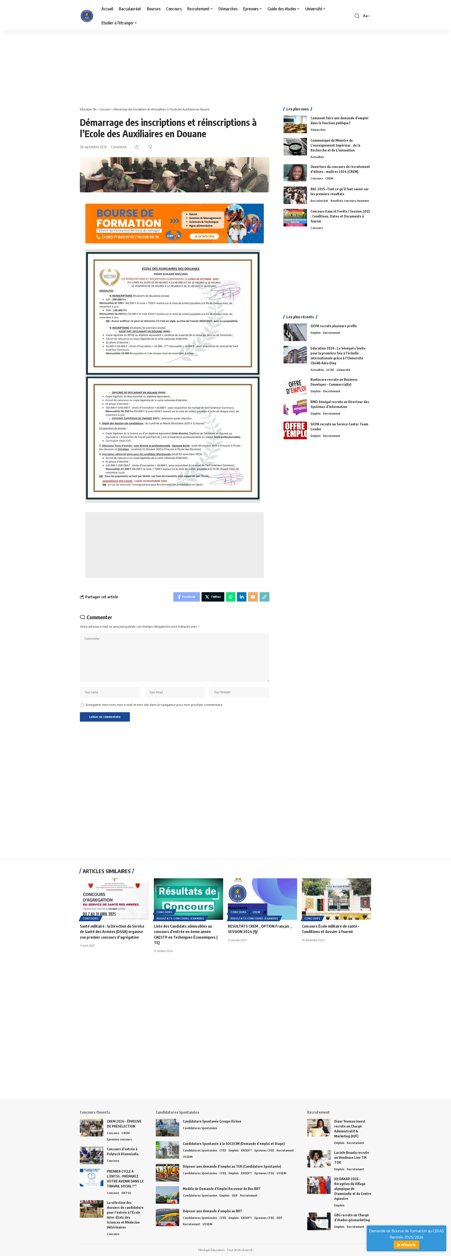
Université (343, 370)
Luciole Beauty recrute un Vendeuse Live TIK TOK (351, 1157)
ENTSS (126, 1193)
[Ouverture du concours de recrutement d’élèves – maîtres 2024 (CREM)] (295, 173)
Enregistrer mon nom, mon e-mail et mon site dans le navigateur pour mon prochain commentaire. (154, 705)
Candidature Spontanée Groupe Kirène (212, 1121)
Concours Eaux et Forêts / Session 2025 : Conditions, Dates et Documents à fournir (340, 216)
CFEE (222, 1150)
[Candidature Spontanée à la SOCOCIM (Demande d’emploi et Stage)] (167, 1150)
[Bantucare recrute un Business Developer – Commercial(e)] (295, 386)
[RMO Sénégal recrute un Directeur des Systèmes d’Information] (295, 408)
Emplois (316, 332)
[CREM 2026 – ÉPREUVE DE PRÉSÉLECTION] (91, 1127)
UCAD (330, 370)
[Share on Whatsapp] (230, 597)
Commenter (119, 147)
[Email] (253, 597)
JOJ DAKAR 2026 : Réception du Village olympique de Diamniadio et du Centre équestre (352, 1189)
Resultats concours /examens (349, 200)
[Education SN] (87, 16)
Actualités (317, 157)
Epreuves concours (119, 1139)
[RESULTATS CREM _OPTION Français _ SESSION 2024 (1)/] (262, 899)
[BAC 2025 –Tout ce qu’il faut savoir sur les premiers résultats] (295, 195)
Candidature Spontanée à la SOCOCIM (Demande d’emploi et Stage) (234, 1144)
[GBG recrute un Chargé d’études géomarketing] (319, 1221)
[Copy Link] (264, 597)
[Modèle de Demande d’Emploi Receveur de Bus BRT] (167, 1195)
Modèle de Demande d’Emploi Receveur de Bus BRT (221, 1189)
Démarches (318, 130)
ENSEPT (246, 1150)
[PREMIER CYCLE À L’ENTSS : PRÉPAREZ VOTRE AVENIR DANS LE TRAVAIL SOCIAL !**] (91, 1177)
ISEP (235, 1195)
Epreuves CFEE (264, 1150)
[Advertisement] (141, 65)
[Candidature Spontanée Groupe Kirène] (167, 1127)
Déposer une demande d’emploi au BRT (212, 1211)
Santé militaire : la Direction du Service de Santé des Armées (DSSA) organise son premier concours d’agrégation (112, 931)
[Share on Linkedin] (241, 597)
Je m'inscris (406, 1244)
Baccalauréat (319, 200)
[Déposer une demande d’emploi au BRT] (167, 1217)
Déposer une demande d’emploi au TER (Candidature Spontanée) (232, 1166)
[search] (357, 16)
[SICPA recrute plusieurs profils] (295, 332)
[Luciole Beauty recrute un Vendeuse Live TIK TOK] (319, 1159)
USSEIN (188, 1157)
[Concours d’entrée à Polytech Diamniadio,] (91, 1155)
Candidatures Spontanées (200, 1128)
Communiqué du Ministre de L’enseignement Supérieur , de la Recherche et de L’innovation (335, 145)
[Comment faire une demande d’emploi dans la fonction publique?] (295, 124)
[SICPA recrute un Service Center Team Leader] (295, 430)
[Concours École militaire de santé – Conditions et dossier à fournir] (336, 899)
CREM (329, 178)
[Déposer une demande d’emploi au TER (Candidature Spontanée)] (167, 1173)
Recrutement (331, 332)
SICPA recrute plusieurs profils (334, 326)
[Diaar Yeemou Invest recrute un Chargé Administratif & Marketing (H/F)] (319, 1127)
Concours (317, 178)
